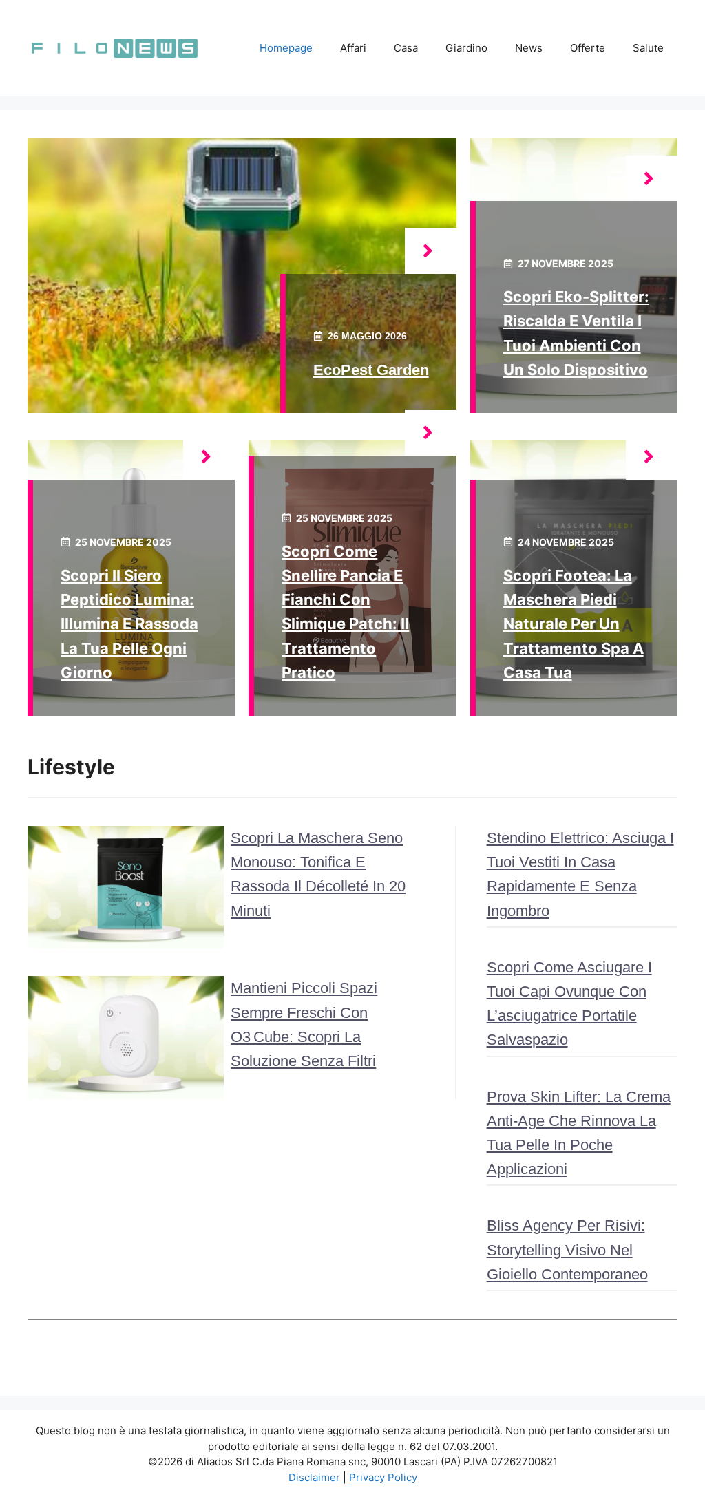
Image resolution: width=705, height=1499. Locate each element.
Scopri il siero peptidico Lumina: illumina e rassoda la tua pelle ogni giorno (129, 623)
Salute (648, 47)
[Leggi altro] (430, 251)
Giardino (466, 47)
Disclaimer (314, 1477)
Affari (353, 47)
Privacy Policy (383, 1477)
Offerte (587, 47)
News (529, 47)
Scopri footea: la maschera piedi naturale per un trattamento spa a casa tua (573, 623)
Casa (406, 47)
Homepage (286, 47)
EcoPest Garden (371, 370)
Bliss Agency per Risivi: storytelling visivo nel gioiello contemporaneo (567, 1249)
